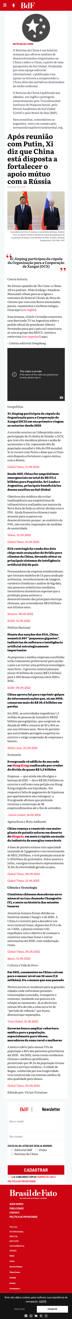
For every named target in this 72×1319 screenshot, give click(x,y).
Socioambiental (17, 1246)
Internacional (17, 1232)
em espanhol (31, 336)
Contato (14, 1212)
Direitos (14, 1236)
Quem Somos (16, 1204)
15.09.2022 (18, 958)
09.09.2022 (19, 687)
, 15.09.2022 (23, 467)
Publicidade (17, 1208)
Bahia (12, 1256)
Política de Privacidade (24, 1216)
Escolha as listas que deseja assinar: (30, 1145)
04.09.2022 (23, 1085)
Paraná (12, 1283)
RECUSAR (19, 1309)
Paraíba (13, 1277)
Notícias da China (23, 44)
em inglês (28, 309)
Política (13, 1227)
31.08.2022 (22, 1021)
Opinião (13, 1251)
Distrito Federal (16, 1267)
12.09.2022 (19, 535)
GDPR (42, 1301)
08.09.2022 (20, 614)
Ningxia (18, 836)
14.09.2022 (24, 815)
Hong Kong (20, 765)
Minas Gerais (15, 1272)
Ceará (12, 1261)
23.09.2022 (22, 748)
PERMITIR (52, 1309)
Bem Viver (14, 1241)
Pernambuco (15, 1288)
